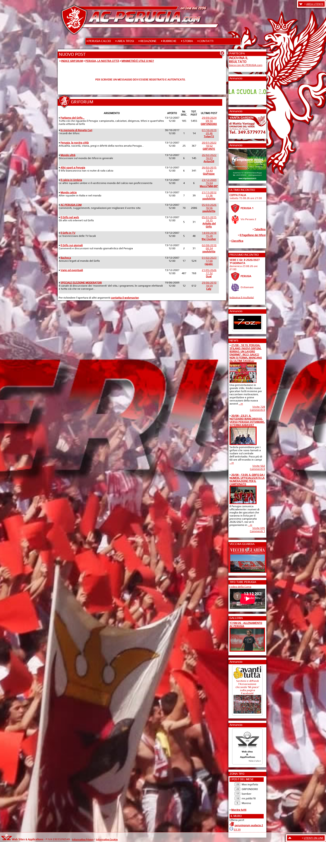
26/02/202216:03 (209, 158)
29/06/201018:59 (209, 285)
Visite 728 (258, 406)
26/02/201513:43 (209, 170)
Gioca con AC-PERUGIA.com (245, 65)
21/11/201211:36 (209, 195)
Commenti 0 (257, 409)
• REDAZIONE (147, 41)
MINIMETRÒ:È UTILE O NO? (138, 60)
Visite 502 (258, 465)
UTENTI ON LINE (314, 838)
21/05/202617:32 (209, 273)
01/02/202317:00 (209, 260)
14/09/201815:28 (209, 236)
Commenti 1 (257, 531)
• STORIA (187, 41)
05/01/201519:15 (209, 222)
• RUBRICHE (169, 41)
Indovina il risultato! (242, 297)
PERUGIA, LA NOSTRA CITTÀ (102, 60)
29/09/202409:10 (209, 121)
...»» (241, 403)
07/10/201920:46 (209, 133)
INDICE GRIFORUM (72, 60)
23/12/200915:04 (209, 183)
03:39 (237, 829)
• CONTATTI (205, 41)
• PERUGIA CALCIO (98, 41)
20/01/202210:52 (209, 145)
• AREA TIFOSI (124, 41)
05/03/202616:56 (209, 208)
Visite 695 (258, 528)
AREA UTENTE (315, 4)
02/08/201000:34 (209, 248)
